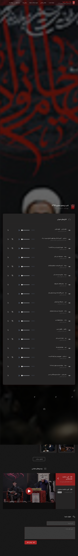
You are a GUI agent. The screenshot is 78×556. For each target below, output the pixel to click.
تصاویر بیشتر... (39, 459)
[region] (65, 491)
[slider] (25, 230)
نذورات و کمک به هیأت (33, 3)
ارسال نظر (29, 542)
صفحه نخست (51, 3)
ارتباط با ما (11, 3)
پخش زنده (25, 3)
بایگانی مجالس (43, 3)
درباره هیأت (18, 3)
